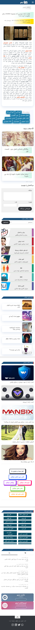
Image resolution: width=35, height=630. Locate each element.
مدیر (26, 20)
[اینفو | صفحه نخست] (22, 2)
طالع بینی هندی (24, 534)
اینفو (17, 621)
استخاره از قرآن (9, 522)
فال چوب (23, 518)
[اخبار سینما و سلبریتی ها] (17, 473)
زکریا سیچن (28, 51)
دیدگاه (30, 190)
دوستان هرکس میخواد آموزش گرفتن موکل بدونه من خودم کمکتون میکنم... (14, 573)
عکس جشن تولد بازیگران (17, 494)
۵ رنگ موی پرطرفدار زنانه (27, 462)
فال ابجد (23, 522)
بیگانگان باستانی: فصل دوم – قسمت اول (16, 150)
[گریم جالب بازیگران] (24, 485)
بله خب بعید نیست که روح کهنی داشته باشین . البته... (16, 560)
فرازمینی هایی (21, 97)
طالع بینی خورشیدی (10, 533)
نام (16, 202)
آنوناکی (18, 112)
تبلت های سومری (23, 118)
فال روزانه (9, 525)
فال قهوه (9, 518)
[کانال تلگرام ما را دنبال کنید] (22, 625)
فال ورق (9, 515)
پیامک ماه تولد (9, 538)
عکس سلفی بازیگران (17, 488)
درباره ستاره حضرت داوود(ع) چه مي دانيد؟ (16, 175)
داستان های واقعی (9, 541)
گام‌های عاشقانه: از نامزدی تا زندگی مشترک (23, 442)
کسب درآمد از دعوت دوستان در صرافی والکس (22, 382)
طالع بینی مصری (9, 529)
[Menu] (33, 2)
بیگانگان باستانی (26, 7)
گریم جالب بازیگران (24, 483)
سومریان (16, 121)
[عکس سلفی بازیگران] (17, 490)
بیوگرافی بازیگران (10, 483)
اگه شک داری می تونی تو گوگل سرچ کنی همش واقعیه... (16, 580)
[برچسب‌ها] (26, 553)
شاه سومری (7, 121)
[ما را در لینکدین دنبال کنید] (16, 625)
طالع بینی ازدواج (23, 538)
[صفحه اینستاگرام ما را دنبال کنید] (12, 625)
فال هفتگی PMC (24, 515)
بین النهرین (14, 115)
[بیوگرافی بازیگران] (10, 485)
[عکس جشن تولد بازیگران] (17, 496)
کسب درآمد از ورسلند (28, 402)
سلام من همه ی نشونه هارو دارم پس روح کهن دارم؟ (16, 566)
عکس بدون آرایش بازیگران (17, 477)
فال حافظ (23, 525)
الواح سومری (25, 115)
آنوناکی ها (22, 68)
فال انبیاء (23, 529)
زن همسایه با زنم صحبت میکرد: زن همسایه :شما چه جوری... (14, 587)
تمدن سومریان (8, 43)
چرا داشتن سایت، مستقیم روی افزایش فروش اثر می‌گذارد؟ (19, 422)
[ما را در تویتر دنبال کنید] (19, 625)
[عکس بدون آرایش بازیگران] (17, 479)
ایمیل (30, 202)
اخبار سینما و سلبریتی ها (17, 471)
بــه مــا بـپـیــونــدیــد (21, 599)
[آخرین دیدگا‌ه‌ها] (9, 553)
